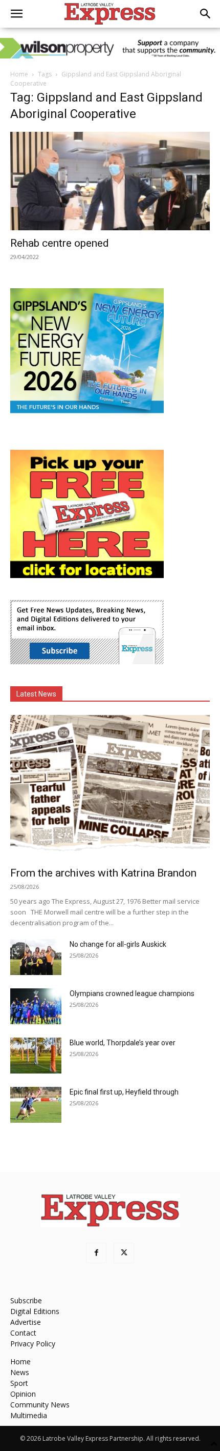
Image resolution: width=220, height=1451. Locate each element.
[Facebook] (96, 1253)
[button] (16, 14)
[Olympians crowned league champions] (35, 1006)
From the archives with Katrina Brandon (103, 873)
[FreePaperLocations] (87, 575)
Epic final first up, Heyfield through (124, 1092)
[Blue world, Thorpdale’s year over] (35, 1056)
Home (19, 74)
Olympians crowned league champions (132, 993)
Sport (19, 1383)
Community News (40, 1404)
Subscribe (26, 1300)
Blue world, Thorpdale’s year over (122, 1043)
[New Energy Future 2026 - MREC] (87, 414)
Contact (23, 1333)
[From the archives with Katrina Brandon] (110, 787)
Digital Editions (34, 1311)
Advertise (25, 1322)
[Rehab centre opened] (110, 181)
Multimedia (28, 1415)
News (19, 1372)
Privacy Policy (32, 1343)
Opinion (23, 1394)
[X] (124, 1253)
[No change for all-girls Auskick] (35, 957)
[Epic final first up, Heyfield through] (35, 1105)
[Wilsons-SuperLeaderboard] (110, 48)
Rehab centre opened (59, 243)
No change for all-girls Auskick (118, 944)
